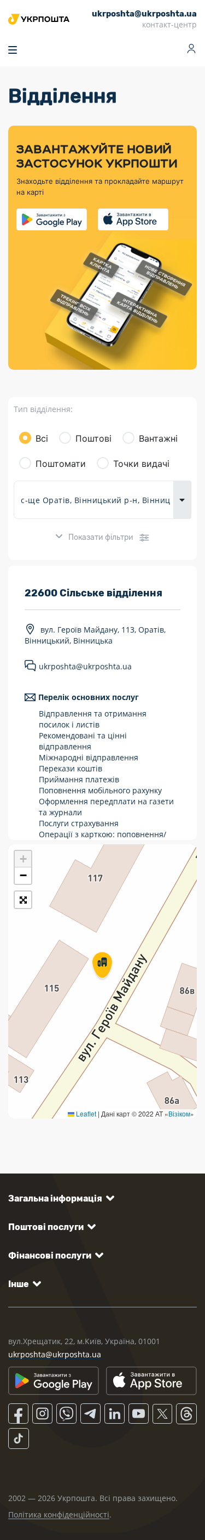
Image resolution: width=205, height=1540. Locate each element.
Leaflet (85, 1113)
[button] (102, 966)
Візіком (179, 1113)
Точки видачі (141, 463)
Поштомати (61, 463)
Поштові (93, 438)
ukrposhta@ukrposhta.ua (85, 667)
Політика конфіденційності (58, 1514)
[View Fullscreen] (23, 900)
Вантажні (158, 438)
